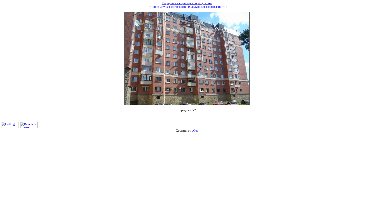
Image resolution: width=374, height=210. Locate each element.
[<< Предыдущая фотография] (167, 6)
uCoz (195, 130)
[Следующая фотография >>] (207, 6)
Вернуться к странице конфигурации (187, 3)
